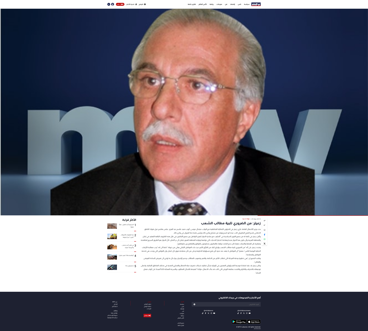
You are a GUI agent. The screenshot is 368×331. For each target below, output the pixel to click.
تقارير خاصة (192, 4)
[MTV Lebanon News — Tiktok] (238, 313)
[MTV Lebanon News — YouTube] (249, 313)
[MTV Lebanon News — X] (243, 313)
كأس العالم (203, 4)
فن (226, 4)
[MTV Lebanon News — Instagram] (246, 313)
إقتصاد (232, 4)
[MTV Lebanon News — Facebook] (241, 313)
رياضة (212, 4)
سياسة (246, 4)
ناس (239, 4)
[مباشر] (147, 311)
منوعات (219, 4)
